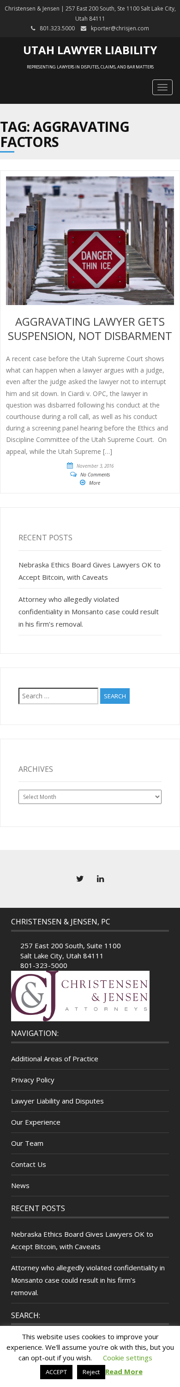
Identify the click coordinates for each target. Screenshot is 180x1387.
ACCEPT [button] (56, 1372)
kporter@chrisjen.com (120, 28)
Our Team (27, 1143)
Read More (124, 1371)
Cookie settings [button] (127, 1357)
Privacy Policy (32, 1079)
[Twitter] (80, 878)
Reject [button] (91, 1372)
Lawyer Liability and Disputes (57, 1100)
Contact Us (28, 1164)
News (20, 1185)
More (94, 483)
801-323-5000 (43, 965)
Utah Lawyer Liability (90, 49)
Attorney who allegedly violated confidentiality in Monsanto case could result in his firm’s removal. (88, 611)
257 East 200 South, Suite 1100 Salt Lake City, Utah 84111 (70, 950)
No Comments (95, 474)
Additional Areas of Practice (54, 1058)
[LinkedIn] (100, 878)
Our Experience (35, 1122)
